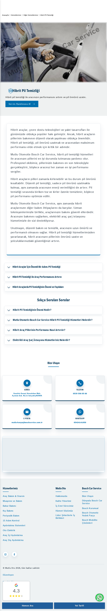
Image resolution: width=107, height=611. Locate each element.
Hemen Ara (27, 605)
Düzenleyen (8, 575)
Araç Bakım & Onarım (13, 496)
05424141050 (80, 422)
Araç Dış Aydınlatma (13, 540)
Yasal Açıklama (10, 581)
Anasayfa (5, 15)
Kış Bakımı (8, 510)
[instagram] (5, 554)
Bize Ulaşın (87, 496)
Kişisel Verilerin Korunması (16, 595)
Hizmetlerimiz (16, 15)
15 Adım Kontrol (11, 520)
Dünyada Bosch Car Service (92, 502)
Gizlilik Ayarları (10, 588)
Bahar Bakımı (9, 506)
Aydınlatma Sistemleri (14, 525)
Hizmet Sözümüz (64, 510)
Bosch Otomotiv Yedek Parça (90, 514)
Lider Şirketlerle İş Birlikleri (65, 516)
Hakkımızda (61, 496)
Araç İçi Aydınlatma (13, 535)
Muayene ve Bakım (12, 501)
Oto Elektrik (9, 530)
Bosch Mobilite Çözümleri (90, 521)
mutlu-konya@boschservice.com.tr (27, 422)
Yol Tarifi (79, 605)
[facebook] (14, 554)
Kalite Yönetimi (63, 501)
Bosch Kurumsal (90, 508)
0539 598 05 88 (80, 393)
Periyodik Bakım (11, 515)
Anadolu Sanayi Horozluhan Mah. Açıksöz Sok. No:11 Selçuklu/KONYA (27, 394)
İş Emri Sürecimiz (65, 506)
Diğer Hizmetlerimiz (31, 15)
